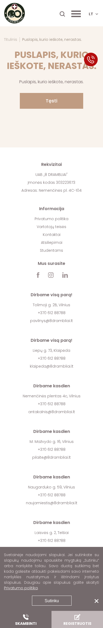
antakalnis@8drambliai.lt (51, 411)
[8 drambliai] (14, 13)
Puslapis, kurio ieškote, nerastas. (52, 39)
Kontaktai (51, 234)
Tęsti (51, 100)
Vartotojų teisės (51, 226)
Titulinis (10, 39)
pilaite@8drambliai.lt (51, 457)
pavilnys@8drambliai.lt (51, 320)
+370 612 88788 (51, 312)
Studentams (51, 250)
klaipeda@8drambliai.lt (51, 366)
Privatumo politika (51, 218)
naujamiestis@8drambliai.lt (51, 503)
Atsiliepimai (51, 242)
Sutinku (52, 601)
